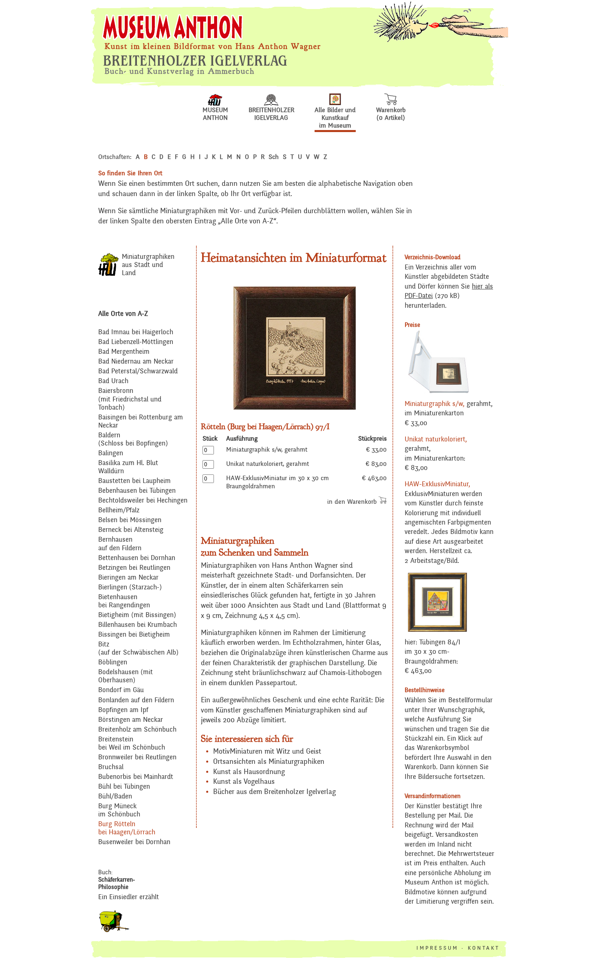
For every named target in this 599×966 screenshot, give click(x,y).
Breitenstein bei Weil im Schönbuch (131, 744)
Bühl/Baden (115, 797)
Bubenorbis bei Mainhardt (135, 777)
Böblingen (112, 662)
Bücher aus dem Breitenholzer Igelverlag (274, 792)
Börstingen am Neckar (130, 720)
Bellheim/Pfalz (118, 510)
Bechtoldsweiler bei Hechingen (142, 501)
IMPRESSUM (437, 948)
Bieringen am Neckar (128, 578)
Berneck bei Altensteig (130, 530)
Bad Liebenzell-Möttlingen (135, 342)
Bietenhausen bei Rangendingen (124, 601)
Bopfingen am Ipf (123, 710)
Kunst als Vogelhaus (244, 782)
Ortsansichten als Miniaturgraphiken (268, 762)
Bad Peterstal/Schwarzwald (138, 371)
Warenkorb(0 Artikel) (390, 113)
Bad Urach (113, 381)
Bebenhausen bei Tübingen (137, 491)
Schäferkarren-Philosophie (116, 883)
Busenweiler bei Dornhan (134, 842)
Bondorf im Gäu (121, 690)
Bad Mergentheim (124, 352)
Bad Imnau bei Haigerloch (135, 332)
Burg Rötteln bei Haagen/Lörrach (126, 828)
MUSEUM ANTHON (215, 113)
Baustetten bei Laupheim (134, 481)
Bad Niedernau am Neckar (136, 362)
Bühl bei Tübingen (124, 787)
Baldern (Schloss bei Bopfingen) (133, 440)
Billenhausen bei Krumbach (137, 625)
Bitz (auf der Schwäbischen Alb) (138, 649)
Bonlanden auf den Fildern (136, 700)
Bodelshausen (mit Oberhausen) (125, 676)
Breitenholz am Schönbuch (137, 730)
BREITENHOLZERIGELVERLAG (271, 113)
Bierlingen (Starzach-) (130, 587)
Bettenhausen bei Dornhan (136, 558)
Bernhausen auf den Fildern (119, 544)
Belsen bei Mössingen (129, 520)
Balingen (110, 453)
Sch (274, 157)
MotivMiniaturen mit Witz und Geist (267, 752)
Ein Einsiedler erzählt (128, 897)
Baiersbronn (115, 391)
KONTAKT (484, 948)
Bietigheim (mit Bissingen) (137, 615)
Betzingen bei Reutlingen (134, 568)
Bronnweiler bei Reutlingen (137, 757)
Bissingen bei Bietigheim (134, 635)
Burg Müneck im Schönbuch (119, 810)
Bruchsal (110, 767)
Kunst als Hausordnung (249, 772)
